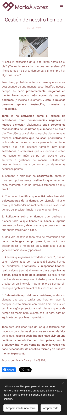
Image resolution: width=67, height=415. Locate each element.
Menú (61, 6)
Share (10, 369)
